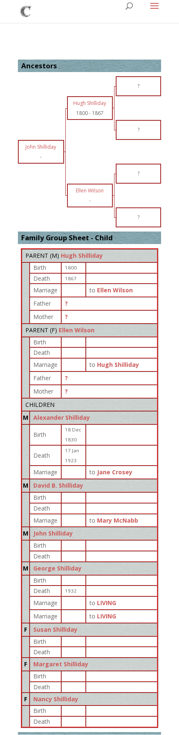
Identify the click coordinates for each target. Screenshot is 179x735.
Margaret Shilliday (60, 664)
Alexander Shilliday (61, 417)
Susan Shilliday (55, 629)
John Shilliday (53, 533)
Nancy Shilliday (55, 699)
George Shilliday (57, 568)
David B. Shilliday (58, 485)
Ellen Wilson (76, 330)
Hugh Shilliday (82, 255)
